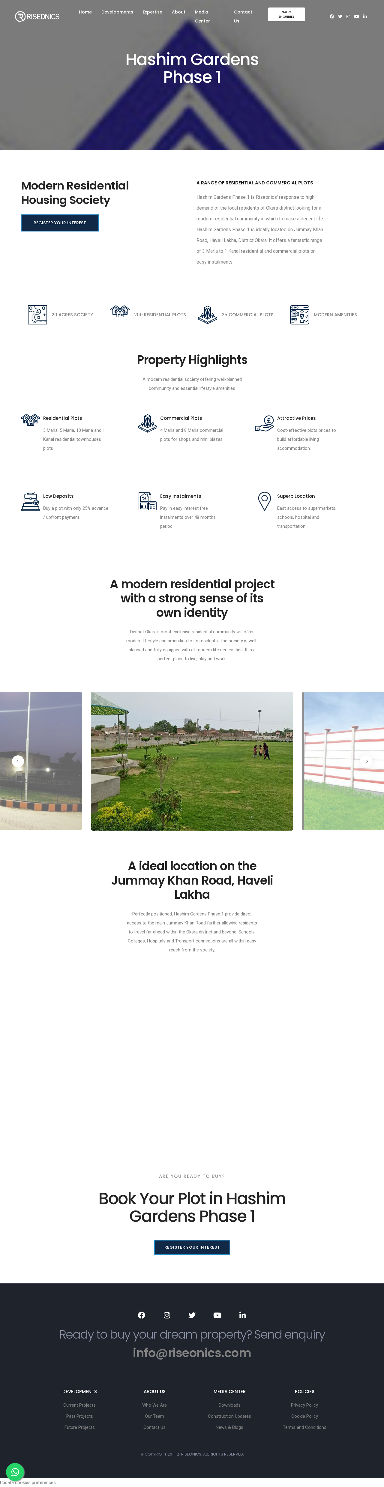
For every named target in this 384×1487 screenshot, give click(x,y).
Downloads (230, 1405)
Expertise (152, 12)
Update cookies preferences (28, 1482)
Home (85, 12)
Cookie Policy (304, 1416)
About (178, 12)
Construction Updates (229, 1416)
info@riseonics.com (192, 1353)
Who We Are (154, 1405)
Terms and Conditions (304, 1427)
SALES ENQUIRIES (287, 14)
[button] (18, 761)
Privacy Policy (304, 1405)
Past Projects (79, 1416)
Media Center (202, 16)
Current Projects (79, 1405)
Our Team (154, 1416)
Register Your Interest (60, 223)
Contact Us (243, 16)
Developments (117, 12)
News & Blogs (229, 1427)
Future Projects (79, 1427)
